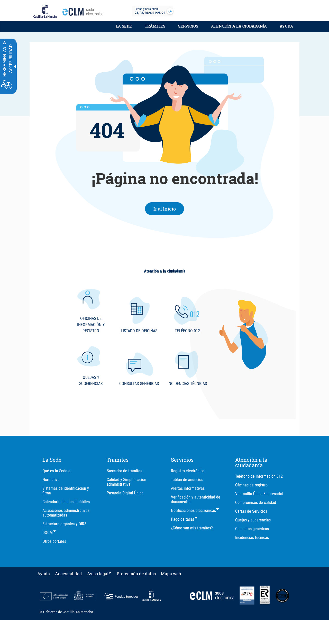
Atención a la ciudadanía (239, 26)
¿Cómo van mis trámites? (192, 528)
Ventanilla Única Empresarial (259, 493)
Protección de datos (136, 573)
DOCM (47, 532)
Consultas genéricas (252, 528)
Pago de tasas (183, 519)
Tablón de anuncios (187, 479)
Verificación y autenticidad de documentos (195, 499)
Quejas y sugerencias (253, 520)
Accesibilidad (68, 573)
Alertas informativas (188, 488)
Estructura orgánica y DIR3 (64, 523)
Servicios (188, 26)
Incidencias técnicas (252, 537)
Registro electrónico (187, 470)
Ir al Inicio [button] (168, 208)
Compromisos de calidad (255, 502)
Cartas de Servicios (251, 511)
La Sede (124, 26)
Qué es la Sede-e (56, 470)
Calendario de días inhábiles (66, 501)
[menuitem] (123, 28)
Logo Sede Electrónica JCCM (84, 13)
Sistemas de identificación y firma (65, 490)
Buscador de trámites (124, 470)
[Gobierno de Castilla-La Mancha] (45, 11)
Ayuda (286, 26)
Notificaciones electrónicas (193, 510)
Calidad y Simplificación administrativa (126, 482)
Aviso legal (97, 573)
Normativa (51, 479)
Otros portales (54, 541)
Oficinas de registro (251, 485)
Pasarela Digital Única (125, 493)
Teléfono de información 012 (259, 476)
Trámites (155, 26)
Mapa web (171, 573)
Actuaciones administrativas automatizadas (65, 513)
